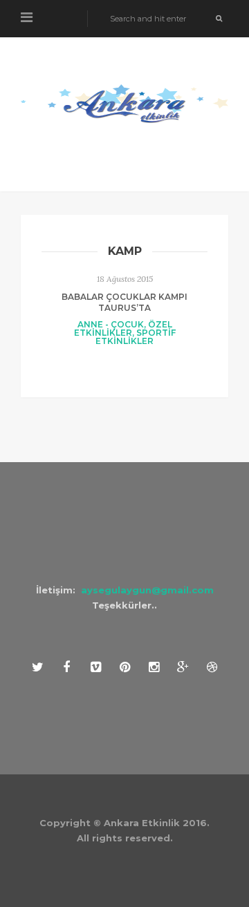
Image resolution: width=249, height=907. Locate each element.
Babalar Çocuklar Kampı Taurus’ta (124, 302)
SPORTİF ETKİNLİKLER (135, 336)
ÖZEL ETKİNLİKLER (123, 328)
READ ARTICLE (124, 367)
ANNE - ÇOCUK (110, 324)
